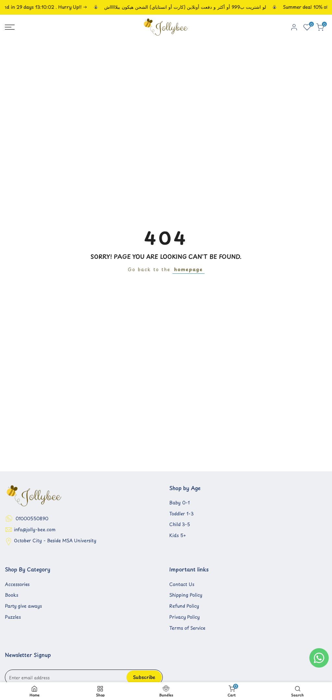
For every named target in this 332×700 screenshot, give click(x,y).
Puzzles (13, 617)
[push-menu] (10, 27)
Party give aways (23, 605)
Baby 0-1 (179, 502)
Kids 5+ (177, 535)
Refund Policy (184, 605)
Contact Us (181, 584)
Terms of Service (187, 628)
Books (11, 594)
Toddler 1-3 (181, 513)
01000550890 (32, 518)
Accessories (17, 584)
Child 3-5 (179, 524)
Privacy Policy (184, 617)
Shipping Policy (185, 594)
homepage (188, 269)
